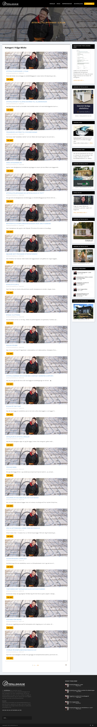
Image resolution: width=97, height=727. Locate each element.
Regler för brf (12, 345)
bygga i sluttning (13, 315)
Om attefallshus (78, 3)
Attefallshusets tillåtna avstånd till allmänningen (26, 102)
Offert (91, 143)
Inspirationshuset (67, 3)
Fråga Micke (78, 685)
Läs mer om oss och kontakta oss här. (12, 710)
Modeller (52, 3)
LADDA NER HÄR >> (78, 80)
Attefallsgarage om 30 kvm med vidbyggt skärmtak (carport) (29, 376)
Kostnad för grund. (14, 619)
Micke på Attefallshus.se (13, 73)
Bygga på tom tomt (13, 406)
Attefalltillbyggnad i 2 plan (17, 71)
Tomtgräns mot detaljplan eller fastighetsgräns (25, 589)
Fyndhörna (89, 3)
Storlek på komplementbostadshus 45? (21, 650)
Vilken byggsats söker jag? (16, 559)
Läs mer (10, 79)
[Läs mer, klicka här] (83, 232)
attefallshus (7, 690)
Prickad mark (11, 467)
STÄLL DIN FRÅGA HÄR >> (80, 212)
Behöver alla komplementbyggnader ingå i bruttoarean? (28, 223)
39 (38, 665)
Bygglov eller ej (12, 284)
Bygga (58, 3)
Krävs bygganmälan (14, 163)
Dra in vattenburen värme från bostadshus (23, 528)
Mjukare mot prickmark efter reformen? (22, 254)
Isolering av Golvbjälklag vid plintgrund (22, 498)
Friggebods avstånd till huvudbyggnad (21, 132)
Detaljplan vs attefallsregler (17, 437)
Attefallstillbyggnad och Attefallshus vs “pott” (25, 193)
